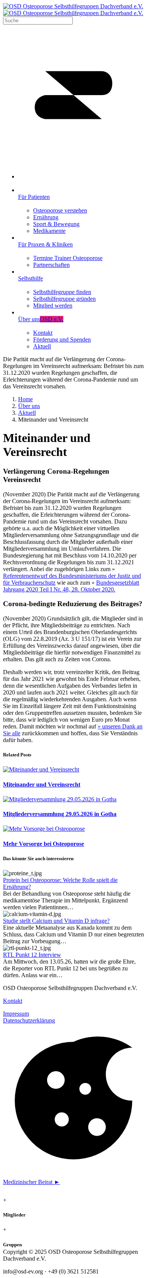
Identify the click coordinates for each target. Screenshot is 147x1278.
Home (25, 399)
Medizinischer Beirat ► (31, 1182)
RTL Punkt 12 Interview (32, 955)
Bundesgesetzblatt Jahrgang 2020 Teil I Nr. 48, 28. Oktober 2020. (71, 586)
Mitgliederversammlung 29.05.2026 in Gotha (59, 814)
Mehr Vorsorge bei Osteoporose (43, 844)
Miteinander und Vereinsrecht (41, 784)
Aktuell (27, 413)
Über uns (29, 406)
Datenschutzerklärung (29, 1020)
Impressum (16, 1013)
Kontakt (12, 1001)
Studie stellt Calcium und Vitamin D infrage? (56, 921)
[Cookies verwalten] (73, 1169)
